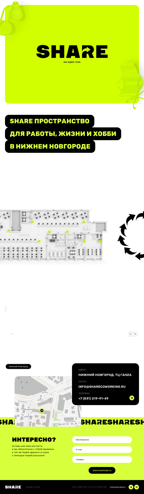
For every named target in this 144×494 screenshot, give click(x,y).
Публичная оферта (117, 487)
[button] (130, 334)
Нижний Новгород (18, 366)
